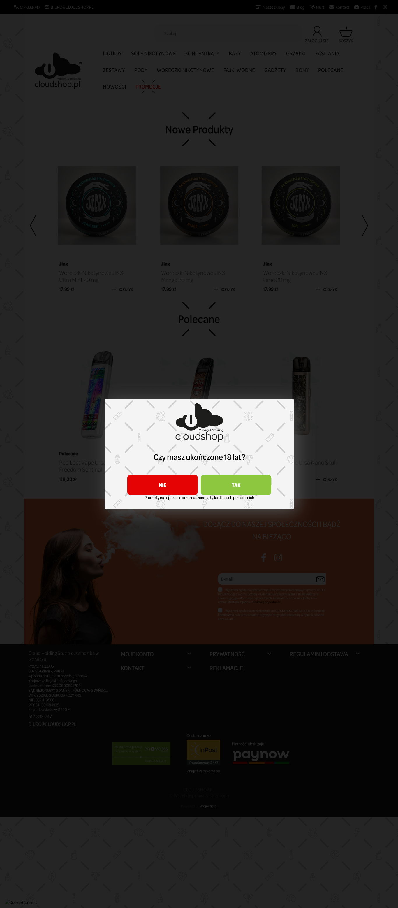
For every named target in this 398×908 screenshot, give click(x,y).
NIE (162, 485)
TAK (236, 485)
